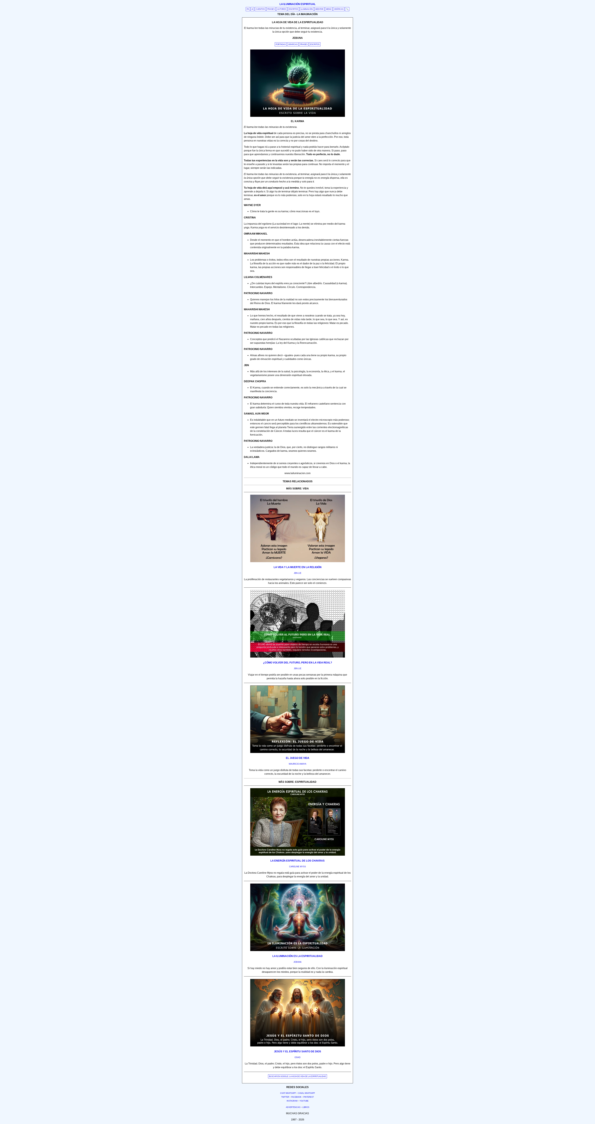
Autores (281, 9)
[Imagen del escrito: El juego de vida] (297, 752)
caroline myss (297, 866)
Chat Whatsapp (288, 1093)
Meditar (319, 9)
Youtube (304, 1101)
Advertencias (293, 1107)
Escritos (293, 9)
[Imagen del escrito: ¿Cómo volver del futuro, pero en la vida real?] (297, 657)
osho (297, 1057)
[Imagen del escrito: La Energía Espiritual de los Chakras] (297, 855)
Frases (271, 9)
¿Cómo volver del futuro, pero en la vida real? (297, 662)
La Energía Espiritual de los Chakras (297, 860)
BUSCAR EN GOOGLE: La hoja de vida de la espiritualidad (297, 1076)
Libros (305, 1107)
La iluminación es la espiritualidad (297, 956)
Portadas (281, 44)
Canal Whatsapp (306, 1093)
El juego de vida (297, 758)
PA (248, 9)
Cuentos (260, 9)
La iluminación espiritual (298, 4)
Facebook (296, 1097)
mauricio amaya (297, 764)
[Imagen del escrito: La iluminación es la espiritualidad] (297, 950)
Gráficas (339, 9)
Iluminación (307, 9)
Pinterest (308, 1097)
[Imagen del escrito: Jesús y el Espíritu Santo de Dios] (297, 1046)
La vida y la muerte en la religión (298, 567)
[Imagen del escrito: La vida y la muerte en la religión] (297, 561)
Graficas (293, 44)
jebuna (297, 962)
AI (252, 9)
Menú (329, 9)
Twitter (285, 1097)
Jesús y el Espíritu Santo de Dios (297, 1051)
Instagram (292, 1101)
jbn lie (297, 573)
